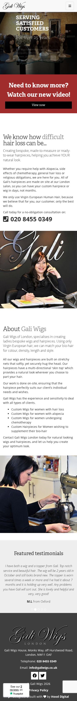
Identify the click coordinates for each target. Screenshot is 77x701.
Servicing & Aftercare (34, 69)
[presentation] (5, 42)
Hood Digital (60, 697)
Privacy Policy (38, 690)
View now (38, 105)
